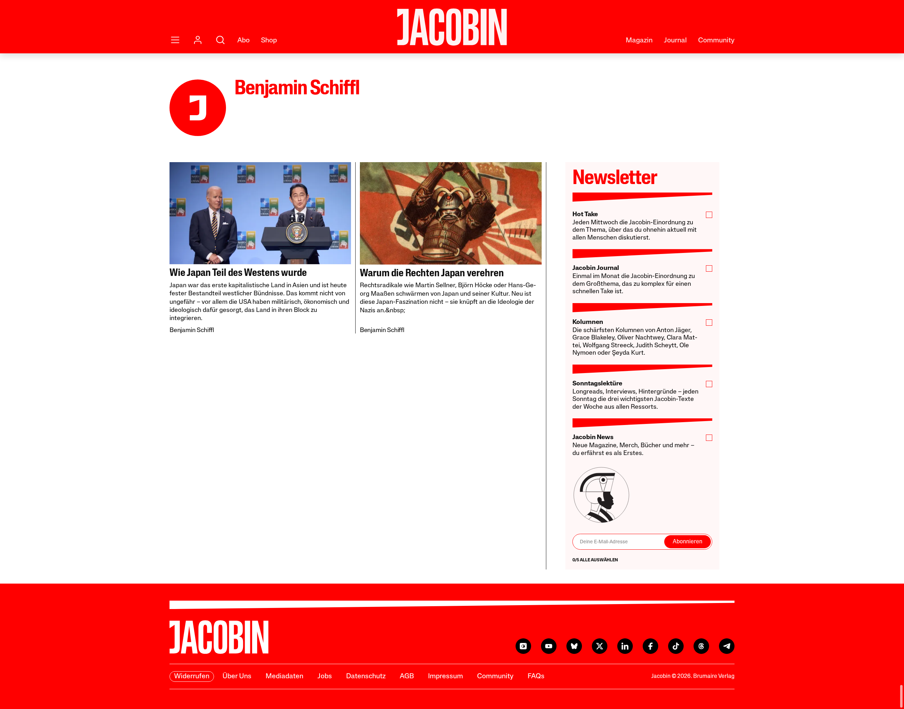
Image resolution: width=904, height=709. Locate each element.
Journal (675, 40)
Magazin (639, 40)
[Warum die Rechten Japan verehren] (451, 213)
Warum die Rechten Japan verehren (432, 273)
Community (716, 40)
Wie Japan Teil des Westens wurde (238, 273)
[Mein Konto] (197, 40)
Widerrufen (191, 676)
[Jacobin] (452, 27)
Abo (243, 40)
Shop (269, 40)
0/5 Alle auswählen (595, 560)
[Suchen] (220, 40)
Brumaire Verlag (713, 676)
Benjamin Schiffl (192, 330)
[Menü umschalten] (175, 40)
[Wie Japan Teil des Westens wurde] (260, 213)
